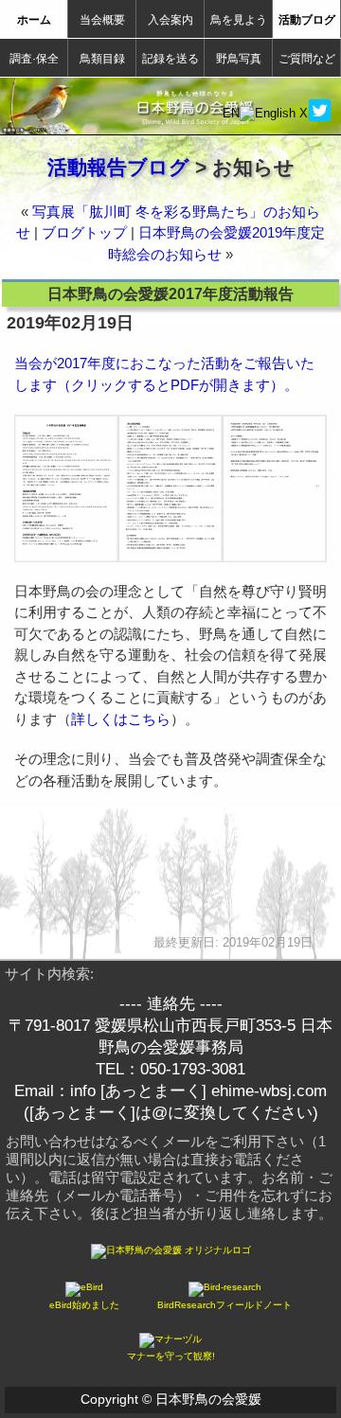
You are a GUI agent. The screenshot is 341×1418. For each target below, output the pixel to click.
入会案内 (170, 20)
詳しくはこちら (120, 719)
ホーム (34, 20)
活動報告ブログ (118, 167)
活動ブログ (306, 20)
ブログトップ (84, 232)
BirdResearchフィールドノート (224, 1305)
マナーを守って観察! (171, 1356)
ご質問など (306, 58)
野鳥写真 (238, 58)
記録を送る (170, 58)
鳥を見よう (238, 20)
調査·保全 (34, 58)
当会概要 (102, 20)
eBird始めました (84, 1305)
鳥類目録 (102, 58)
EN (231, 113)
